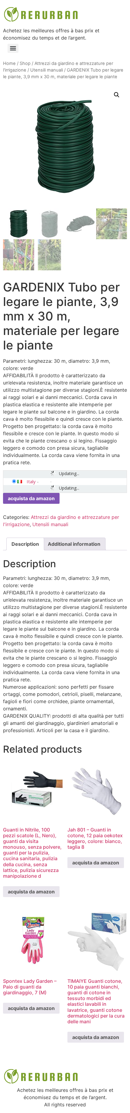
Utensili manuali (46, 70)
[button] (116, 94)
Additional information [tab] (74, 544)
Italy (31, 481)
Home (9, 63)
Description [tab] (25, 544)
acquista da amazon (31, 498)
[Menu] (13, 48)
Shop (25, 63)
